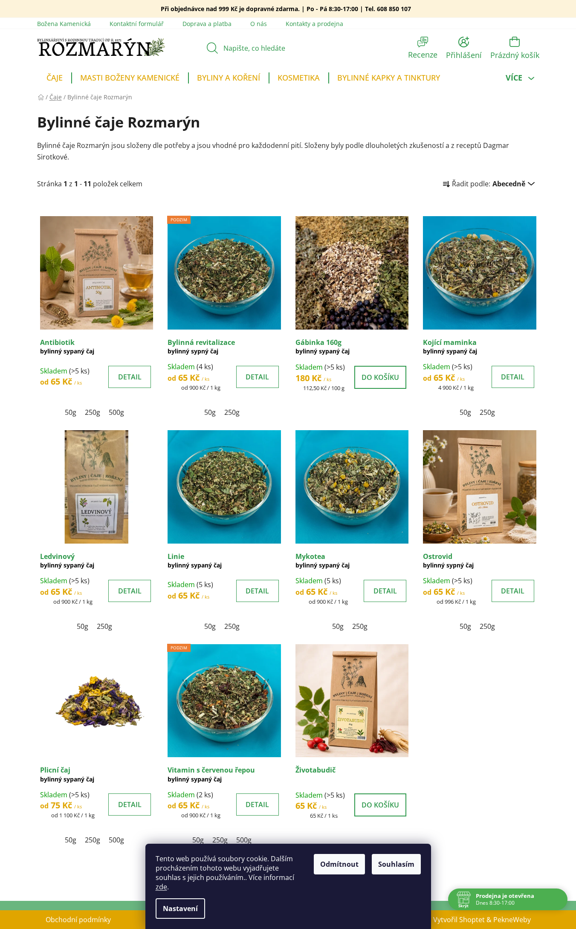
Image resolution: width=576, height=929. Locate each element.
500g (116, 412)
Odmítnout (339, 864)
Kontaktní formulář (137, 24)
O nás (258, 24)
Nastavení (180, 908)
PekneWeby (512, 919)
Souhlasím (396, 864)
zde (161, 886)
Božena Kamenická (64, 24)
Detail (130, 377)
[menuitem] (54, 78)
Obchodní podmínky (78, 919)
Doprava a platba (207, 24)
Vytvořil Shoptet (459, 919)
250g (92, 412)
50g (70, 412)
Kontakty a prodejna (314, 24)
